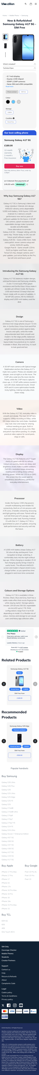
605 (3, 924)
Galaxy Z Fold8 (7, 808)
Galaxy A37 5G (8, 845)
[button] (4, 684)
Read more (9, 86)
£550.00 (19, 755)
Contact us (6, 969)
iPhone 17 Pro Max (9, 872)
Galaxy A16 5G (9, 232)
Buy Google (31, 865)
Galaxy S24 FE (7, 826)
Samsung (24, 15)
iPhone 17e (6, 886)
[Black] (8, 102)
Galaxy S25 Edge (8, 797)
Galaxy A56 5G (8, 841)
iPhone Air (6, 883)
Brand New (10, 122)
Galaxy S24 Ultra (8, 830)
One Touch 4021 (8, 932)
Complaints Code (8, 983)
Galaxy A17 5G (8, 859)
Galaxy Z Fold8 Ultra (10, 812)
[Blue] (13, 102)
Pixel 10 (28, 879)
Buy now (19, 166)
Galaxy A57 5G (8, 837)
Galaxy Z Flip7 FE (8, 823)
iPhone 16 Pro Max (9, 890)
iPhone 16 (6, 897)
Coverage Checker (9, 950)
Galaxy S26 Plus (8, 786)
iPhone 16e (6, 901)
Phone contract (12, 92)
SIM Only (5, 946)
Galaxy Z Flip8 (7, 815)
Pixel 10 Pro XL (31, 872)
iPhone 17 (6, 879)
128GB (9, 112)
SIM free (23, 92)
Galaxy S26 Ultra (8, 782)
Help (3, 973)
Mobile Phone (14, 15)
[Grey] (18, 102)
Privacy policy (7, 999)
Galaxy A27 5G (8, 852)
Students (5, 957)
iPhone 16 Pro (7, 894)
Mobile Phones (7, 953)
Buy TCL (6, 914)
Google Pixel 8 (10, 247)
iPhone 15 (6, 909)
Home (5, 15)
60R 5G (5, 921)
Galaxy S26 (6, 790)
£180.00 (19, 698)
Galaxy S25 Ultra (8, 793)
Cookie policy (7, 992)
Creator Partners (8, 960)
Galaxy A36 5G (8, 848)
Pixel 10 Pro (29, 875)
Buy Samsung (9, 776)
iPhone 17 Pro (7, 875)
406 (3, 928)
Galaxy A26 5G (9, 240)
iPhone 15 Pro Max (9, 905)
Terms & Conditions (9, 996)
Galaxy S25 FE (7, 801)
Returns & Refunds (9, 976)
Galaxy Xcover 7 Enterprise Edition (15, 834)
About (4, 980)
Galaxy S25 (6, 804)
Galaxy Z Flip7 (7, 819)
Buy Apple (7, 865)
